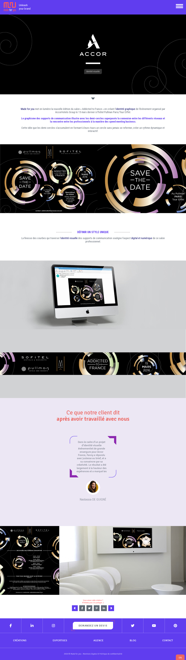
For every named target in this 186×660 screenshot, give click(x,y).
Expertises (60, 640)
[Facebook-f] (10, 625)
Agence (98, 640)
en (180, 657)
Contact (167, 640)
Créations (19, 640)
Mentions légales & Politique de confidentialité (102, 654)
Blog (133, 640)
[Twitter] (132, 625)
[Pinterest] (175, 625)
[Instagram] (53, 625)
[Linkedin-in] (32, 625)
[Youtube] (154, 625)
